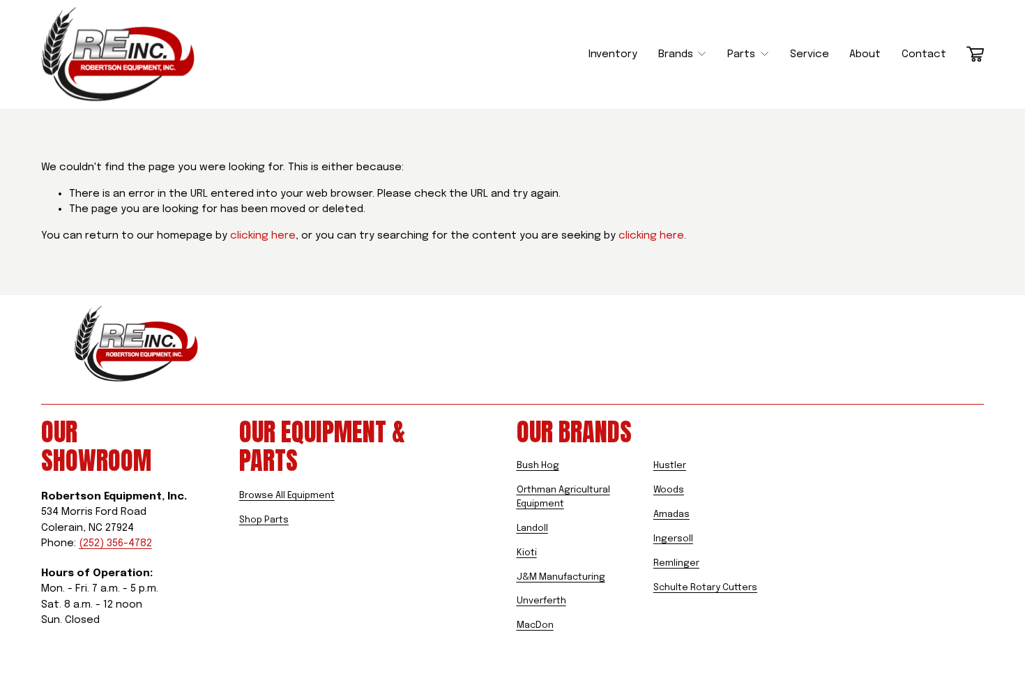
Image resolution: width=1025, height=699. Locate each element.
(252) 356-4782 (115, 543)
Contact (924, 54)
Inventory (613, 54)
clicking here (263, 235)
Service (809, 54)
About (865, 54)
